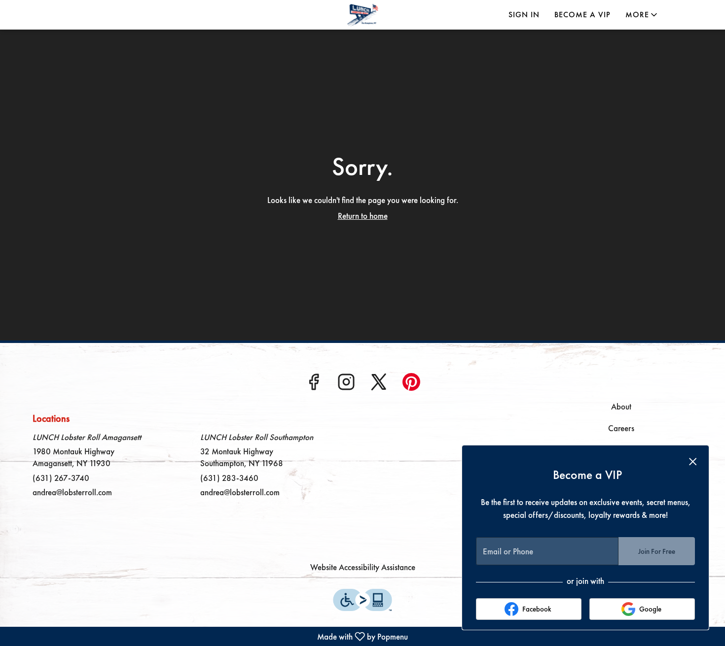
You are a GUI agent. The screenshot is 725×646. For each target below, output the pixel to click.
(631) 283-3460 (229, 478)
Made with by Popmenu (205, 636)
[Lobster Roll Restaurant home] (362, 14)
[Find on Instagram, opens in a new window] (346, 385)
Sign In (524, 14)
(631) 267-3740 (61, 478)
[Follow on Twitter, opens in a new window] (379, 385)
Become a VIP (582, 14)
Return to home (363, 215)
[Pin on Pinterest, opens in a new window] (411, 385)
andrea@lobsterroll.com (72, 492)
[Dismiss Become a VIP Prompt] (693, 461)
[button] (642, 15)
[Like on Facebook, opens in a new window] (314, 385)
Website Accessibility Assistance (362, 567)
